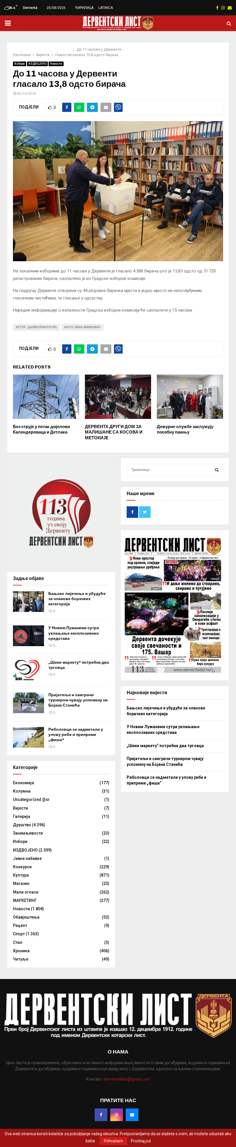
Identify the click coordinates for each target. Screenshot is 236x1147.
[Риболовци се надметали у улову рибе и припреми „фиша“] (28, 737)
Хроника (21, 950)
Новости (56, 63)
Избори (19, 63)
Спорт (19, 934)
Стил (17, 942)
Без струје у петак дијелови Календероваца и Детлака (41, 429)
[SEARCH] (217, 470)
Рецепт (20, 925)
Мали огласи (25, 892)
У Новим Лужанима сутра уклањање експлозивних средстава (73, 633)
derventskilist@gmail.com (126, 1079)
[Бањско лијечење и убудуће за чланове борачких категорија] (28, 601)
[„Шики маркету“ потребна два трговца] (28, 670)
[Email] (132, 1114)
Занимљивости (28, 833)
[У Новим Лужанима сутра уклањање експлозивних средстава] (28, 635)
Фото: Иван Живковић (82, 327)
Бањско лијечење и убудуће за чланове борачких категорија (77, 598)
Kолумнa (22, 791)
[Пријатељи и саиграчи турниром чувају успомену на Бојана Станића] (28, 702)
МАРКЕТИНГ (25, 900)
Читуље (20, 959)
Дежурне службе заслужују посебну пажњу (185, 429)
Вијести (20, 808)
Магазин (21, 883)
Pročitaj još (141, 1141)
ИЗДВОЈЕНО (37, 63)
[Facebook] (101, 1114)
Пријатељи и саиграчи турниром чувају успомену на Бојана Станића (78, 700)
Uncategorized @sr (31, 799)
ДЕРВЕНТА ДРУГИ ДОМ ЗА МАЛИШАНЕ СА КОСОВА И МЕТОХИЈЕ (113, 432)
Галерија (21, 816)
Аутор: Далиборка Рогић (36, 327)
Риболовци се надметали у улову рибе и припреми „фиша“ (75, 734)
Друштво (22, 824)
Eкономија (23, 782)
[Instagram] (116, 1114)
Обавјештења (26, 917)
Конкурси (22, 866)
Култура (21, 875)
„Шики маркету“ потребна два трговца (165, 745)
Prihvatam (113, 1141)
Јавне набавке (27, 858)
